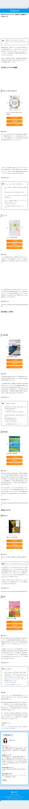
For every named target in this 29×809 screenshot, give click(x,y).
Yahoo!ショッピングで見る (14, 124)
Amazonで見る (14, 240)
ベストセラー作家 (6, 726)
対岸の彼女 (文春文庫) (11, 453)
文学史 (9, 723)
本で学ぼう (6, 728)
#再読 (13, 420)
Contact (17, 794)
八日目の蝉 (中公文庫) (11, 356)
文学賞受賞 (24, 726)
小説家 (19, 726)
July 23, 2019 (18, 684)
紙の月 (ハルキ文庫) (11, 618)
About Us (12, 794)
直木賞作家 (12, 728)
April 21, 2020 (19, 424)
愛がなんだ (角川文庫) (11, 537)
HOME (15, 792)
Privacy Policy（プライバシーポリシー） (14, 796)
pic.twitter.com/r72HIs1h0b (10, 203)
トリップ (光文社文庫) (11, 237)
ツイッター (5, 781)
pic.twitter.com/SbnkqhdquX (10, 682)
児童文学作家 (14, 726)
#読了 (22, 184)
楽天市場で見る (14, 121)
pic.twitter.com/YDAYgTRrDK (11, 421)
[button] (28, 8)
